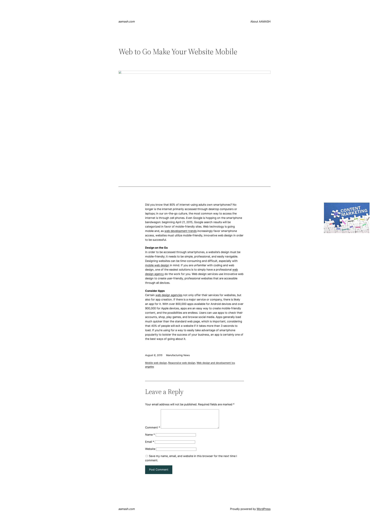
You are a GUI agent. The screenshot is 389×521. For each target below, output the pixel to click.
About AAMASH (260, 21)
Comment (152, 427)
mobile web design (157, 265)
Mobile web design (156, 362)
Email (149, 441)
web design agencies (168, 295)
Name (150, 434)
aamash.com (127, 21)
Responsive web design (181, 362)
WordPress (263, 509)
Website (150, 448)
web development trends (180, 231)
